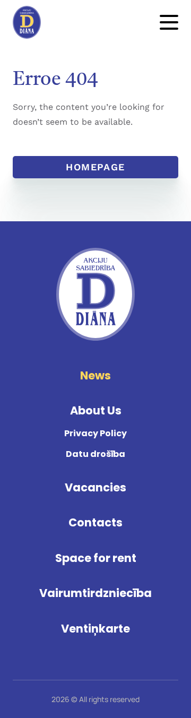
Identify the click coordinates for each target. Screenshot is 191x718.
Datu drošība (95, 454)
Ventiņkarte (95, 628)
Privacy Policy (95, 433)
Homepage (95, 166)
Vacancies (95, 487)
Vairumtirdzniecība (95, 593)
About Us (95, 410)
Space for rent (95, 558)
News (95, 375)
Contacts (95, 522)
